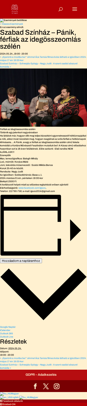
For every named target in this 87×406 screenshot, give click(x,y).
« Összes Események (11, 24)
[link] (32, 188)
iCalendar (5, 330)
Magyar (15, 393)
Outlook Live (6, 336)
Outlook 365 (6, 333)
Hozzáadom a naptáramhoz (21, 261)
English (15, 397)
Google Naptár (8, 327)
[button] (11, 401)
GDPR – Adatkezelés (41, 374)
